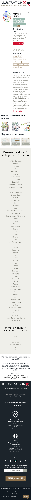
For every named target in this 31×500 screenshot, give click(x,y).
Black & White (15, 177)
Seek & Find (15, 300)
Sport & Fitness (15, 302)
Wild (20, 56)
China (17, 377)
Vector (15, 313)
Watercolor (15, 315)
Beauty (15, 174)
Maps (15, 263)
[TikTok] (15, 461)
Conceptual (15, 200)
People (15, 284)
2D (15, 347)
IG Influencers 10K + (15, 242)
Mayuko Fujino (17, 14)
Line (15, 255)
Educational (15, 213)
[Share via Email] (21, 50)
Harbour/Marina (17, 59)
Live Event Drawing (15, 258)
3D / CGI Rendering (15, 161)
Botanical (15, 182)
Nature (15, 21)
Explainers (15, 342)
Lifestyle (16, 253)
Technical (15, 310)
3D (16, 350)
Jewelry (15, 247)
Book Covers (15, 179)
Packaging (15, 274)
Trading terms (7, 491)
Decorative (15, 206)
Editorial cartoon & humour (15, 211)
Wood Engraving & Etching (15, 318)
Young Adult (15, 321)
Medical (15, 266)
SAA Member (23, 491)
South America (9, 377)
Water (20, 67)
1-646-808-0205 (15, 406)
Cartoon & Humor (15, 185)
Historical (15, 237)
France (9, 375)
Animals (21, 21)
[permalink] (8, 145)
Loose (15, 260)
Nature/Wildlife (17, 64)
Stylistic (15, 67)
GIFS (15, 339)
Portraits (16, 294)
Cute (15, 203)
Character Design (15, 187)
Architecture (15, 172)
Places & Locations (19, 19)
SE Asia (13, 379)
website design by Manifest (8, 496)
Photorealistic (15, 287)
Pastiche (16, 281)
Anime (15, 169)
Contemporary (17, 62)
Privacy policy (15, 491)
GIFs (15, 232)
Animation (15, 166)
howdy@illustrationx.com (15, 403)
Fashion (15, 221)
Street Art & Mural (15, 308)
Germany (16, 375)
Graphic (15, 234)
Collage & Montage (15, 192)
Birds (24, 59)
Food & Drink (15, 226)
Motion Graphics (15, 345)
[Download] (24, 50)
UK (19, 379)
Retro (15, 26)
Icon (15, 240)
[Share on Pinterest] (14, 50)
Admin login (15, 493)
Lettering (15, 250)
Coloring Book (15, 195)
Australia (24, 377)
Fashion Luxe (15, 224)
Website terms (26, 488)
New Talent (16, 271)
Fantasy (15, 219)
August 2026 (15, 478)
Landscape (25, 64)
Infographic (15, 245)
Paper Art (22, 24)
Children (15, 190)
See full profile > (18, 111)
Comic (15, 198)
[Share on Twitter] (19, 50)
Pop (15, 292)
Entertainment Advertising (15, 216)
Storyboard (15, 305)
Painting (15, 276)
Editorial (15, 24)
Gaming (15, 229)
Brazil (22, 375)
